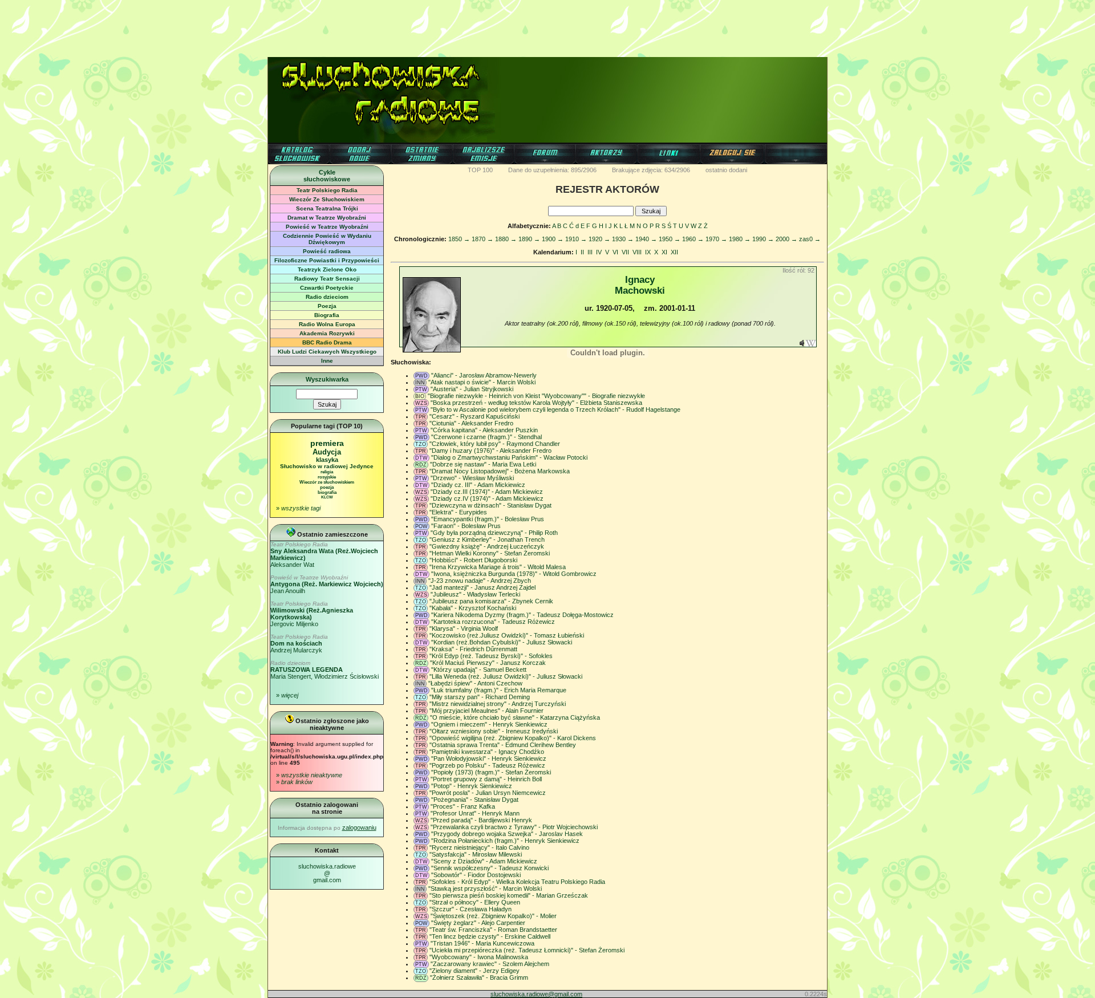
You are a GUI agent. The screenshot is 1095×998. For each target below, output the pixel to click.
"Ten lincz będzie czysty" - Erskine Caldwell (489, 936)
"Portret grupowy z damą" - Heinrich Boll (486, 779)
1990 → (763, 239)
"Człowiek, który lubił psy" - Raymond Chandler (494, 443)
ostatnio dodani (726, 170)
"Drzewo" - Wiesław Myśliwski (472, 477)
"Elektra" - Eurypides (458, 512)
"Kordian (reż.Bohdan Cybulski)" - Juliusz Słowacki (501, 642)
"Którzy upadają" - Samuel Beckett (478, 669)
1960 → (693, 239)
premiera (327, 443)
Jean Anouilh (326, 584)
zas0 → (810, 239)
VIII (637, 252)
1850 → (459, 239)
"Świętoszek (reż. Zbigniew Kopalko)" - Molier (494, 915)
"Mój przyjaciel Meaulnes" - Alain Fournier (486, 710)
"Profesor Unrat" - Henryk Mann (475, 813)
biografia (327, 492)
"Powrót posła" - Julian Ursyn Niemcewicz (487, 792)
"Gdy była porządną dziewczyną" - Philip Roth (494, 532)
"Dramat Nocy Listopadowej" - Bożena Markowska (499, 471)
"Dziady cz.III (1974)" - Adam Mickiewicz (487, 491)
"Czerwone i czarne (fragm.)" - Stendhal (486, 436)
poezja (327, 487)
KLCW (327, 497)
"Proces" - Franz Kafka (463, 806)
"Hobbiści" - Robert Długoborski (473, 560)
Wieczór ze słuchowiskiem (326, 482)
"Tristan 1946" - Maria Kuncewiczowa (482, 943)
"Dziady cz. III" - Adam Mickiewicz (478, 484)
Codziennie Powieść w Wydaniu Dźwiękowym (327, 239)
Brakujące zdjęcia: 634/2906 (651, 170)
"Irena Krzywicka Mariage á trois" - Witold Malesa (497, 566)
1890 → (529, 239)
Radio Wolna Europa (327, 324)
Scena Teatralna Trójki (327, 208)
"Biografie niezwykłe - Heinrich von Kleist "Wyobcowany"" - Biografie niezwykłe (536, 395)
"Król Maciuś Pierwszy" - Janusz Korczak (488, 662)
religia (327, 471)
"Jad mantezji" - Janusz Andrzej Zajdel (482, 587)
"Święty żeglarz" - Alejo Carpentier (478, 922)
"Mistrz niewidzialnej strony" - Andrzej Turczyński (497, 703)
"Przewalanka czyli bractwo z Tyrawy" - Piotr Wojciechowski (514, 826)
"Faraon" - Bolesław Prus (466, 525)
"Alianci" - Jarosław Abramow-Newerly (484, 375)
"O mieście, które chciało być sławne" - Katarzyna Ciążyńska (515, 717)
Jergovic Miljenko (311, 614)
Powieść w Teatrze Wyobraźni (327, 227)
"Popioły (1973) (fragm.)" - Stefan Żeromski (491, 772)
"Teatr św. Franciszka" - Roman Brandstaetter (493, 929)
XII (674, 252)
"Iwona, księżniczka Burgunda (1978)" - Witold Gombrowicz (514, 573)
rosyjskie (327, 477)
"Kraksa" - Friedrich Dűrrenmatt (473, 649)
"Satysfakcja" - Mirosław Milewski (475, 854)
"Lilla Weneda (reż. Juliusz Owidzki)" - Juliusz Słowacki (505, 676)
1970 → (716, 239)
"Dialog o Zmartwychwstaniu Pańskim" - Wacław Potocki (509, 457)
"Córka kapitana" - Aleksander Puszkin (484, 430)
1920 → (599, 239)
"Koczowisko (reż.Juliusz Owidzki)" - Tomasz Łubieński (506, 635)
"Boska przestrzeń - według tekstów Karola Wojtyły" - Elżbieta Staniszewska (536, 402)
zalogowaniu (359, 827)
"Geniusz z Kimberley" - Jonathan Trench (487, 539)
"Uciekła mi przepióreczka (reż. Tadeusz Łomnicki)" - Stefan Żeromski (526, 950)
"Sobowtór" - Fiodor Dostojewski (476, 874)
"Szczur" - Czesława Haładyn (470, 909)
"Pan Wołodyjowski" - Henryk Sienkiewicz (488, 758)
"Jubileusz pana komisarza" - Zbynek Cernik (491, 601)
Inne (327, 361)
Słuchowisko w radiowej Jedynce (327, 466)
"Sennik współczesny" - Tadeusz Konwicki (490, 868)
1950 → (669, 239)
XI (664, 252)
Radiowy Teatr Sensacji (327, 278)
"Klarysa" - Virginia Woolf (463, 628)
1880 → (506, 239)
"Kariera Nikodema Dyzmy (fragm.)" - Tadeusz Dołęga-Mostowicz (522, 614)
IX (648, 252)
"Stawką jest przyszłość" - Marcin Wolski (485, 888)
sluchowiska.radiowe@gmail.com (327, 873)
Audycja (327, 452)
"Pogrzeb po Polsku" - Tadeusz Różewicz (487, 765)
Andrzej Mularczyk (299, 644)
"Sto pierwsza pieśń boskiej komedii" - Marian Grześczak (508, 895)
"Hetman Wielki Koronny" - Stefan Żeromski (489, 553)
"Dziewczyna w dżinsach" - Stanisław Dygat (490, 505)
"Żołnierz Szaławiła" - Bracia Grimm (479, 977)
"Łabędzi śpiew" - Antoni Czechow (475, 683)
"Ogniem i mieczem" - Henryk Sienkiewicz (489, 724)
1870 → (482, 239)
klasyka (327, 459)
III (590, 252)
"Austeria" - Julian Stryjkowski (472, 389)
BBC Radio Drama (327, 342)
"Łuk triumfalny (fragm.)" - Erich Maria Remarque (498, 690)
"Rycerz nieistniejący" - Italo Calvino (479, 847)
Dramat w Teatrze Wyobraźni (326, 217)
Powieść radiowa (327, 251)
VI (615, 252)
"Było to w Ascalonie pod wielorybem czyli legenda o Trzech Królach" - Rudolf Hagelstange (555, 409)
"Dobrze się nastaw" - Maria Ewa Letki (483, 464)
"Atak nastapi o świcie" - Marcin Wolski (482, 382)
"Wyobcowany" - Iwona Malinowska (478, 957)
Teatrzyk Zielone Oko (327, 269)
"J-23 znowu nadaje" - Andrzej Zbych (479, 580)
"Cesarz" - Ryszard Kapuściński (474, 416)
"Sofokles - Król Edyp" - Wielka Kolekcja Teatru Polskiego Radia (517, 881)
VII (625, 252)
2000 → (786, 239)
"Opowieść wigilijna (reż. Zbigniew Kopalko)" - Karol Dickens (512, 738)
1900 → (552, 239)
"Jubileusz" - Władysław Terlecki (475, 594)
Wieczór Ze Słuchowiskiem (326, 199)
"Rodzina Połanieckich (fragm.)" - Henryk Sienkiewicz (505, 840)
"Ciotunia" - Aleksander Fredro (471, 423)
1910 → (576, 239)
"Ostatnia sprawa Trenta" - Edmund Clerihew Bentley (502, 744)
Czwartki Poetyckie (327, 288)
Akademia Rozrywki (327, 333)
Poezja (327, 306)
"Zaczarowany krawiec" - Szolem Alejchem (490, 963)
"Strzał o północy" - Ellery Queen (474, 902)
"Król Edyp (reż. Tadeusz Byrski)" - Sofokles (491, 655)
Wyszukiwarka (327, 379)
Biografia (326, 315)
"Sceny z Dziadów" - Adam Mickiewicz (484, 861)
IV (599, 252)
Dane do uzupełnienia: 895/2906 (552, 170)
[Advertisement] (547, 25)
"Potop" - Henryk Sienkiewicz (471, 785)
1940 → (646, 239)
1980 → (740, 239)
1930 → (623, 239)
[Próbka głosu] (801, 344)
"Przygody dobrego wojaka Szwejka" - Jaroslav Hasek (507, 833)
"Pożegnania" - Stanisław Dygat (474, 799)
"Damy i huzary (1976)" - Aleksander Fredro (490, 450)
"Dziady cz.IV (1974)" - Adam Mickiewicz (487, 498)
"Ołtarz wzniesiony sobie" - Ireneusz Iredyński (493, 731)
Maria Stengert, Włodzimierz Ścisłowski (324, 670)
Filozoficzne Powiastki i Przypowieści (326, 260)
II (582, 252)
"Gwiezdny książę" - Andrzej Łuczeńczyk (486, 546)
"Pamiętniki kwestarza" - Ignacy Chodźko (486, 751)
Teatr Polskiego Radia (327, 190)
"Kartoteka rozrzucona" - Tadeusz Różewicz (493, 621)
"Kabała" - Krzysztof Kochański (472, 608)
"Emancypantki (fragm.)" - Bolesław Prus (487, 519)
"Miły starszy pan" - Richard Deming (479, 696)
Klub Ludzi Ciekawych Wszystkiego (327, 351)
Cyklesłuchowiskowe (326, 175)
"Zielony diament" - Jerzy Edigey (474, 970)
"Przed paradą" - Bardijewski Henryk (481, 820)
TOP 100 (480, 170)
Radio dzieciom (327, 297)
